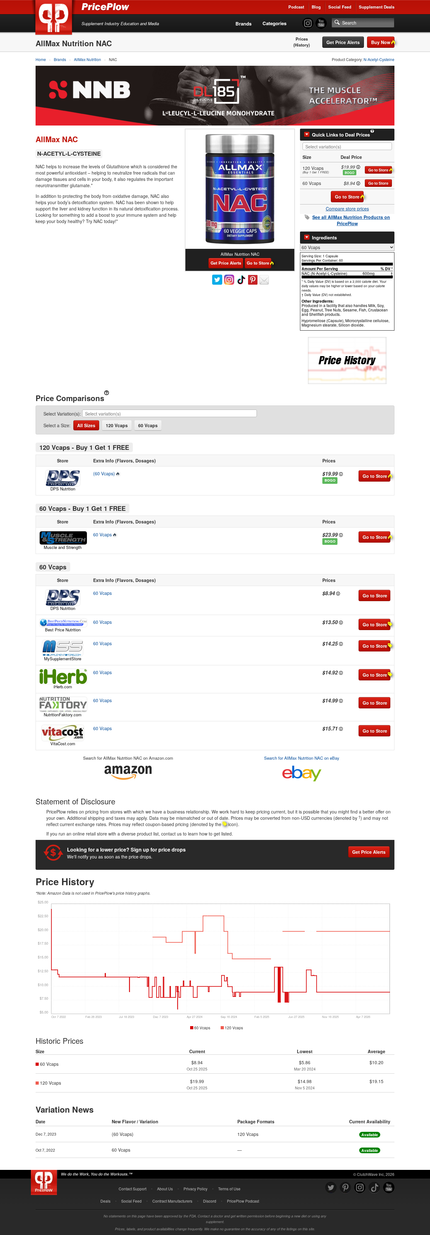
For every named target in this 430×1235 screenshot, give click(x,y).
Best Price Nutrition (63, 630)
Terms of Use (229, 1188)
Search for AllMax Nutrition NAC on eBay (301, 758)
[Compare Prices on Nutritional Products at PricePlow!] (45, 1181)
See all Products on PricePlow (351, 220)
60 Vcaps (148, 425)
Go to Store (378, 170)
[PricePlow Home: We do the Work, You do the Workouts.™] (54, 18)
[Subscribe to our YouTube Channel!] (321, 23)
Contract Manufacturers (172, 1201)
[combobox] (347, 146)
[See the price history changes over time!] (347, 359)
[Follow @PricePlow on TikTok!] (374, 1187)
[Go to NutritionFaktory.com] (63, 704)
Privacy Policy (195, 1188)
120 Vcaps (117, 425)
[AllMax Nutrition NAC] (240, 189)
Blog (316, 7)
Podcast (296, 7)
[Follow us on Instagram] (359, 1187)
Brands (243, 23)
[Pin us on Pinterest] (345, 1187)
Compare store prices (347, 208)
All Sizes (86, 425)
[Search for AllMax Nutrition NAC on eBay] (301, 772)
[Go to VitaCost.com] (63, 733)
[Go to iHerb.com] (63, 676)
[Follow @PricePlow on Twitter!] (331, 1187)
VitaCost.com (62, 743)
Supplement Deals (376, 7)
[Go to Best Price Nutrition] (63, 623)
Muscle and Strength (63, 547)
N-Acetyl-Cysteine (379, 59)
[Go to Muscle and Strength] (63, 538)
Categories (274, 23)
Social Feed (339, 7)
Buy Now (380, 42)
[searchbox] (348, 146)
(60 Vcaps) (104, 473)
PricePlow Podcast (243, 1201)
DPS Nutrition (62, 489)
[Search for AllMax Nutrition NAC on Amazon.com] (128, 771)
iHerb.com (63, 687)
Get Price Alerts (343, 42)
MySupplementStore (62, 659)
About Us (165, 1188)
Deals (105, 1201)
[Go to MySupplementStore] (63, 648)
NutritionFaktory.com (63, 715)
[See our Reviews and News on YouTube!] (388, 1187)
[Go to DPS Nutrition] (63, 478)
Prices (302, 39)
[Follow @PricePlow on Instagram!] (308, 23)
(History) (301, 45)
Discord (209, 1201)
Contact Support (132, 1188)
